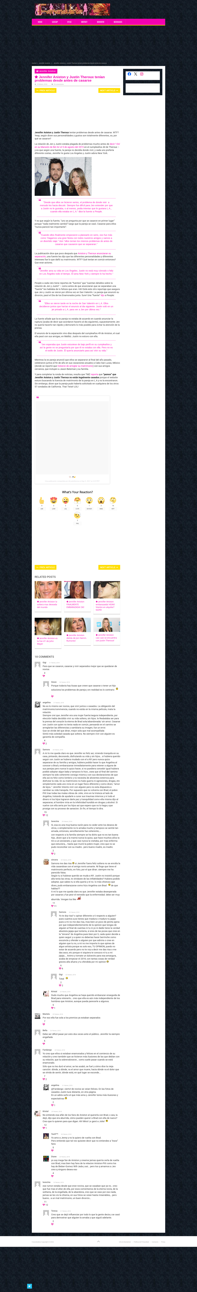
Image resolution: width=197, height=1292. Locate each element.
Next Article (108, 90)
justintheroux (75, 481)
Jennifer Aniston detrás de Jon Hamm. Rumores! (76, 638)
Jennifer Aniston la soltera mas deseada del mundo (47, 604)
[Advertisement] (98, 44)
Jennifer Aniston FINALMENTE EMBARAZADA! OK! (75, 604)
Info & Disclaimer (125, 1242)
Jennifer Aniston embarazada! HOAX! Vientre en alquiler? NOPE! (105, 605)
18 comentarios (59, 84)
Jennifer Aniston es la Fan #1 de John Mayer (47, 641)
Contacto (155, 1242)
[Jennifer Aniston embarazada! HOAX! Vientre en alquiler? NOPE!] (106, 589)
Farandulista (36, 1242)
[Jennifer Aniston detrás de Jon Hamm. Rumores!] (77, 625)
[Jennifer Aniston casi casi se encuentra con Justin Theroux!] (106, 625)
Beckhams (118, 21)
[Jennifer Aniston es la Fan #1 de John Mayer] (48, 626)
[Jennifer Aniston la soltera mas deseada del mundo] (48, 589)
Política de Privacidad (141, 1242)
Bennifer (100, 21)
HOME (40, 21)
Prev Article (47, 90)
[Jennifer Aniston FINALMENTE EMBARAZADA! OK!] (77, 589)
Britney (84, 21)
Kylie (69, 21)
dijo (102, 295)
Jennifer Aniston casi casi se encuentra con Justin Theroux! (106, 638)
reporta (94, 374)
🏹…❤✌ (72, 477)
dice (81, 211)
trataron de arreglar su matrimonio (75, 366)
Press (163, 1242)
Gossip (55, 21)
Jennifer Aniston (47, 71)
